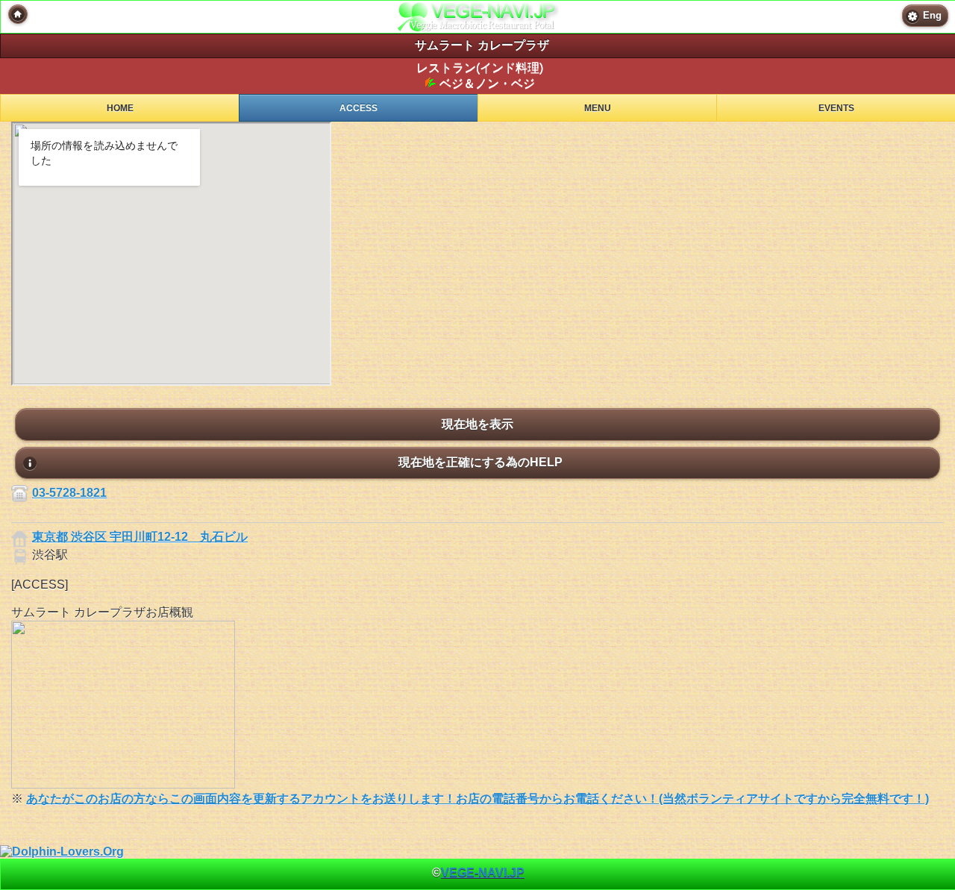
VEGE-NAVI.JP (483, 872)
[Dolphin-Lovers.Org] (62, 851)
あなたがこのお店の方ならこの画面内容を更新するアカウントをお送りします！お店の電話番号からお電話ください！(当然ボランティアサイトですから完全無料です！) (477, 798)
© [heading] (478, 872)
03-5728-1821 (69, 492)
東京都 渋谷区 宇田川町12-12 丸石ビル (140, 536)
